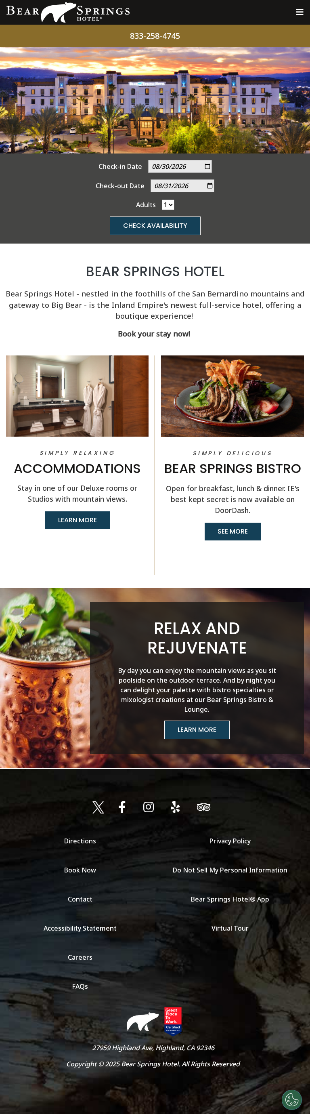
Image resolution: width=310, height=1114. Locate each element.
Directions (80, 841)
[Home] (68, 12)
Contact (80, 899)
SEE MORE (233, 531)
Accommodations (77, 468)
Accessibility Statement (80, 928)
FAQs (80, 986)
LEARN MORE (77, 520)
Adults (146, 204)
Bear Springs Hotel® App (230, 899)
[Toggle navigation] (300, 12)
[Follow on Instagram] (150, 807)
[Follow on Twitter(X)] (98, 807)
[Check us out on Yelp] (177, 807)
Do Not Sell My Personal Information (230, 870)
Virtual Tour (230, 928)
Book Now (80, 870)
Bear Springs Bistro (232, 468)
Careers (80, 957)
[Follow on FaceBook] (123, 807)
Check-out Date (120, 185)
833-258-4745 (155, 35)
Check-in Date (120, 166)
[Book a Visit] (205, 807)
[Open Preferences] (292, 1100)
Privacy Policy (230, 841)
